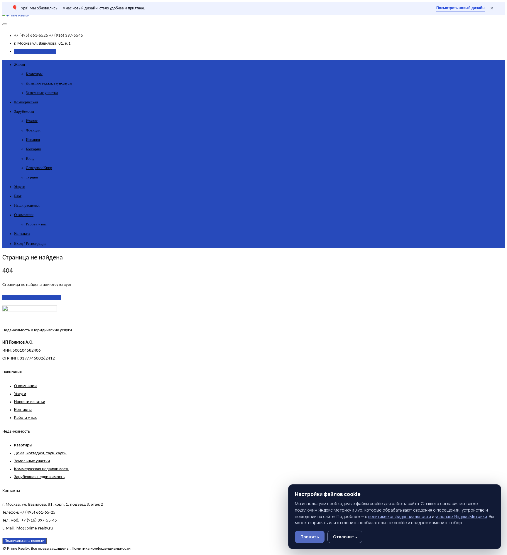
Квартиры (34, 74)
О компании (23, 214)
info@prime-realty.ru (34, 528)
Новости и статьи (29, 402)
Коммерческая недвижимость (41, 469)
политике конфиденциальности (399, 516)
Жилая (19, 64)
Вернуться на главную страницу (32, 297)
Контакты (22, 233)
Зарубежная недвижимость (39, 477)
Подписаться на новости (24, 541)
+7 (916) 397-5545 (66, 35)
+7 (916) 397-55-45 (39, 520)
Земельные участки (42, 92)
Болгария (33, 149)
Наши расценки (27, 205)
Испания (33, 139)
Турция (32, 177)
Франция (33, 130)
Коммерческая (26, 102)
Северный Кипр (39, 168)
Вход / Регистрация (30, 243)
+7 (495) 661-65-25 (37, 512)
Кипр (30, 158)
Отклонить (345, 536)
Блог (17, 196)
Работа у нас (36, 224)
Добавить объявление (34, 51)
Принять (309, 536)
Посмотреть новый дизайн (460, 8)
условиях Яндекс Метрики (461, 516)
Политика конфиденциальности (101, 548)
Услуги (19, 186)
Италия (32, 121)
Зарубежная (24, 111)
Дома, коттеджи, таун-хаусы (49, 83)
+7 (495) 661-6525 (31, 35)
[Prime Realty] (15, 15)
